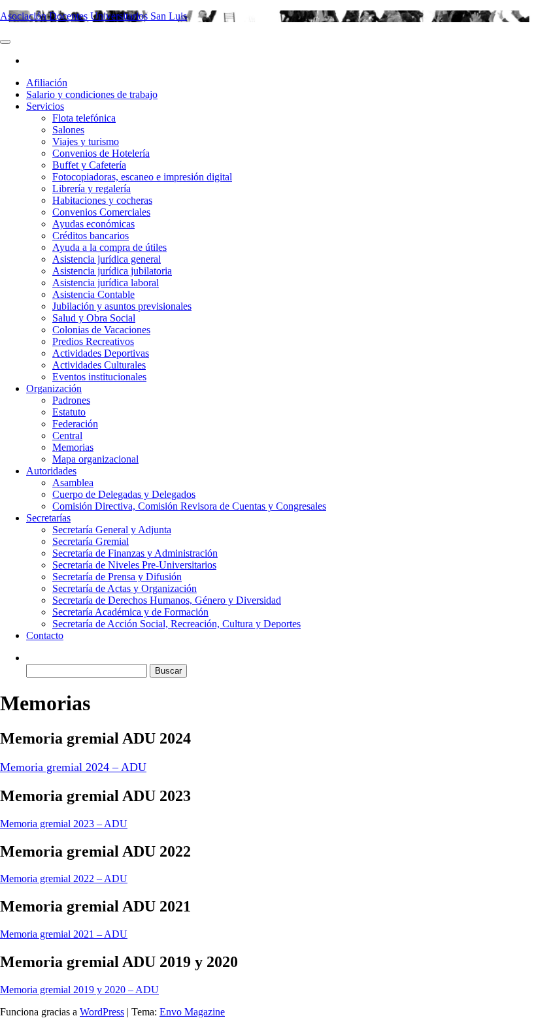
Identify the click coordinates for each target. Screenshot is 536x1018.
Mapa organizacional (95, 459)
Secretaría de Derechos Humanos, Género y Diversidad (166, 600)
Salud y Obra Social (93, 317)
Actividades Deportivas (100, 353)
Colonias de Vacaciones (101, 329)
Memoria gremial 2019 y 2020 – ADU (79, 989)
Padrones (71, 400)
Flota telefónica (84, 117)
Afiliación (46, 82)
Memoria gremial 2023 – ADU (63, 823)
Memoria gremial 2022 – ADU (63, 878)
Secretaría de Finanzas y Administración (135, 553)
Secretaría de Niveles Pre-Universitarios (134, 564)
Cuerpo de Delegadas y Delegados (123, 494)
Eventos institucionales (99, 376)
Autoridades (51, 470)
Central (67, 435)
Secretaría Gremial (90, 541)
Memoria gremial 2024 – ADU (73, 767)
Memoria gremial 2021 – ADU (63, 934)
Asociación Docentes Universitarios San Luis (93, 16)
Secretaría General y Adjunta (111, 529)
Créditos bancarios (90, 235)
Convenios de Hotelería (101, 153)
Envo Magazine (192, 1011)
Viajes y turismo (85, 141)
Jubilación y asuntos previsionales (122, 306)
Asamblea (72, 482)
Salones (68, 129)
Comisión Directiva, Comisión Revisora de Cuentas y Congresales (189, 506)
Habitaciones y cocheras (102, 200)
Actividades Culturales (99, 364)
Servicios (45, 106)
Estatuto (69, 412)
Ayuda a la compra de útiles (109, 247)
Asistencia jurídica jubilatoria (112, 270)
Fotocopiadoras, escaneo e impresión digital (142, 176)
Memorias (72, 447)
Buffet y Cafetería (89, 165)
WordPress (102, 1011)
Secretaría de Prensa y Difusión (117, 576)
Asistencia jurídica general (106, 259)
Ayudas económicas (93, 223)
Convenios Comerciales (101, 212)
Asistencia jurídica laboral (105, 282)
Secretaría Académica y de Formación (130, 611)
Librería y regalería (91, 188)
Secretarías (48, 517)
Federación (75, 423)
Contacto (44, 635)
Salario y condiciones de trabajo (92, 94)
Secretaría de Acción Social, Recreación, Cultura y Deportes (176, 623)
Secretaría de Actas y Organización (124, 588)
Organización (54, 388)
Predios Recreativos (93, 341)
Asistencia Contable (93, 294)
